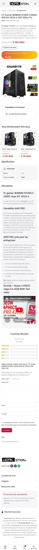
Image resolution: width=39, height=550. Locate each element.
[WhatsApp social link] (18, 465)
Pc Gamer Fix (21, 10)
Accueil (4, 10)
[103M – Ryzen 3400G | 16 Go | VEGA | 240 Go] (29, 139)
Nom (4, 405)
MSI (23, 173)
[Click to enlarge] (5, 96)
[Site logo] (19, 3)
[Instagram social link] (15, 465)
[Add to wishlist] (16, 136)
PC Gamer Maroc (24, 523)
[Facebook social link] (11, 465)
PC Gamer (5, 26)
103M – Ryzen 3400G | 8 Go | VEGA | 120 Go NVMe (10, 149)
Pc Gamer (11, 10)
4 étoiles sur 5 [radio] (17, 379)
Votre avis (5, 382)
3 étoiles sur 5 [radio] (16, 379)
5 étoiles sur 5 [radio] (19, 379)
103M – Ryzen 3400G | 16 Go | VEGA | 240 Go (28, 149)
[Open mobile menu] (3, 4)
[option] (19, 97)
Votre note (6, 379)
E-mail (4, 414)
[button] (4, 82)
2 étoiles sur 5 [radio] (14, 379)
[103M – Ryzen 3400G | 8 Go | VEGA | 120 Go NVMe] (10, 139)
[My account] (35, 4)
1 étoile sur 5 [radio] (12, 379)
